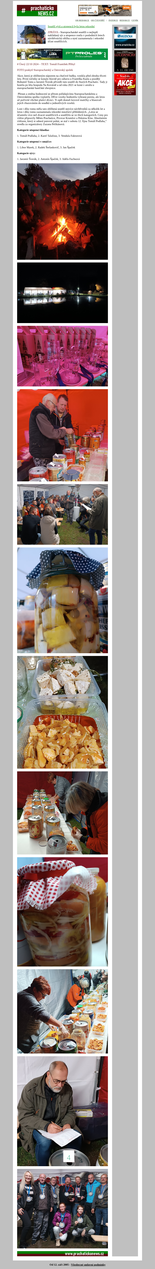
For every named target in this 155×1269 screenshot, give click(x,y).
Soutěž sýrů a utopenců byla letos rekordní (71, 26)
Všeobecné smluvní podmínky (88, 1264)
